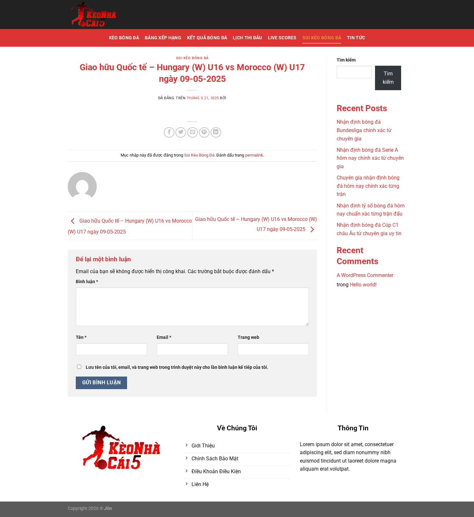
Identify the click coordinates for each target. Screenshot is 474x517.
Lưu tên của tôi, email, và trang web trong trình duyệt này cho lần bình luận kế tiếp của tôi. (177, 367)
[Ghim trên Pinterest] (204, 132)
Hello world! (363, 285)
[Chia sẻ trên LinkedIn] (216, 132)
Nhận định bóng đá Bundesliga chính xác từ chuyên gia (364, 130)
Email (164, 337)
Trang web (248, 337)
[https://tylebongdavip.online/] (113, 14)
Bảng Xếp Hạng (163, 38)
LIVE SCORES (282, 38)
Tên (81, 337)
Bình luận (87, 281)
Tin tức (356, 38)
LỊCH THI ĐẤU (247, 38)
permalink (254, 155)
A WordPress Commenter (365, 275)
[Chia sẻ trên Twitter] (180, 132)
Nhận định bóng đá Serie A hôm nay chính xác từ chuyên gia (370, 158)
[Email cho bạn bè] (192, 132)
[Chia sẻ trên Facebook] (169, 132)
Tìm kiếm (346, 60)
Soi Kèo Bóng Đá (321, 38)
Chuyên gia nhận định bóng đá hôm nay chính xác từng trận (368, 186)
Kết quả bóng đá (207, 38)
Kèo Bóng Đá (124, 38)
